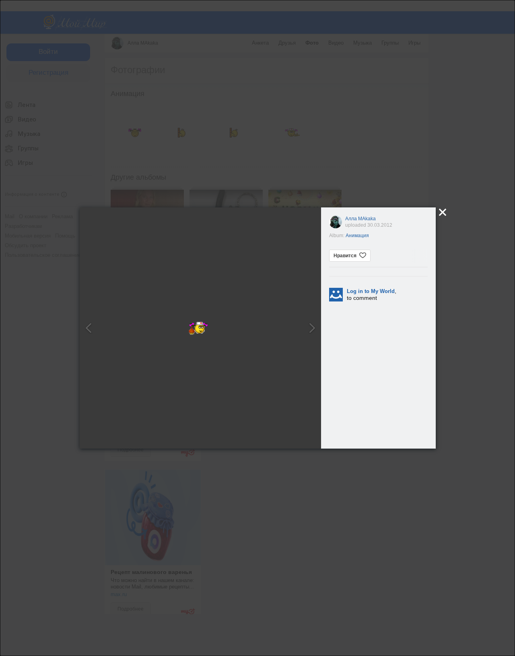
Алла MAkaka (360, 218)
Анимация (357, 235)
